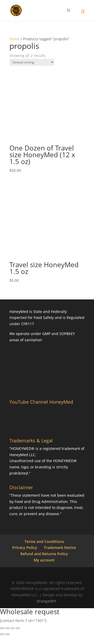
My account (44, 560)
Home (14, 38)
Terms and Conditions (44, 541)
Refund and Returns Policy (44, 553)
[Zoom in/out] (2, 628)
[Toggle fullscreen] (7, 628)
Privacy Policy (24, 547)
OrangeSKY (46, 601)
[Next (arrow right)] (7, 634)
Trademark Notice (60, 547)
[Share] (12, 628)
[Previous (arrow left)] (2, 634)
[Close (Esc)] (18, 628)
